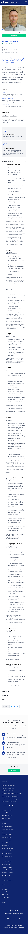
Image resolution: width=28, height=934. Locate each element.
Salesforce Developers (7, 872)
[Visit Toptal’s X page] (12, 918)
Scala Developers (6, 875)
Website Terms (14, 927)
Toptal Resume (5, 897)
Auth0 (4, 60)
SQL (3, 62)
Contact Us (4, 892)
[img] (9, 43)
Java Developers (6, 845)
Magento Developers (7, 853)
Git (22, 58)
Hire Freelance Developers (8, 785)
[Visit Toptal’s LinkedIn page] (8, 918)
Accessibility (21, 927)
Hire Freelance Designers (8, 788)
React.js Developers (7, 867)
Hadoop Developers (7, 840)
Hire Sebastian (14, 35)
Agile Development (15, 58)
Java (9, 58)
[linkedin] (17, 706)
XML (17, 60)
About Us (4, 902)
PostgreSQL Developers (7, 861)
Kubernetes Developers (7, 851)
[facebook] (14, 706)
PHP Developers (6, 859)
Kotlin (13, 60)
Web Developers (6, 818)
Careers (4, 900)
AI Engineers (5, 823)
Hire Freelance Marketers (8, 791)
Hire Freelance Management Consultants (12, 793)
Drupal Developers (6, 834)
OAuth (8, 60)
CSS (21, 60)
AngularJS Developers (7, 829)
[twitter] (11, 706)
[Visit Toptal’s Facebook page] (16, 918)
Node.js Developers (6, 856)
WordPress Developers (7, 880)
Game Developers (6, 837)
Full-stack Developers (7, 810)
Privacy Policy (7, 927)
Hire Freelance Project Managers (10, 796)
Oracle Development (10, 62)
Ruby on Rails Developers (8, 870)
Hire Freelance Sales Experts (9, 801)
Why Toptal (4, 889)
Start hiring (14, 770)
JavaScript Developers (7, 848)
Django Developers (6, 832)
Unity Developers (6, 878)
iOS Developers (5, 842)
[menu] (26, 2)
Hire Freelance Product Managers (10, 799)
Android (4, 58)
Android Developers (7, 826)
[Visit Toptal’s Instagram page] (20, 918)
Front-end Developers (7, 813)
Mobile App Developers (7, 821)
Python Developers (6, 864)
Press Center (5, 894)
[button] (14, 161)
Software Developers (7, 815)
